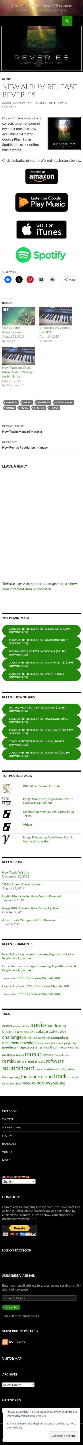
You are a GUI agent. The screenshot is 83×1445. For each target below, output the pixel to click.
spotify (39, 407)
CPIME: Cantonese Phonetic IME (38, 978)
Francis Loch (45, 103)
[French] (8, 1177)
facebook (58, 1043)
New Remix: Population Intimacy (25, 444)
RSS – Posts (16, 1342)
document (11, 1042)
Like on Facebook (16, 1250)
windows (41, 1082)
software (55, 1061)
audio (27, 402)
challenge (12, 1037)
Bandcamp (9, 1143)
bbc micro (10, 1031)
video (26, 1083)
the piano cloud (37, 1076)
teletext (71, 1069)
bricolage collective (48, 1031)
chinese (27, 1037)
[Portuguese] (20, 1177)
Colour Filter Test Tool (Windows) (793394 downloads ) (39, 630)
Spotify (7, 1135)
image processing (29, 1047)
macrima (74, 1047)
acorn (7, 1025)
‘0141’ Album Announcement (22, 884)
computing (59, 1037)
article (26, 1026)
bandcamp (56, 1025)
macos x (63, 1047)
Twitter (8, 1119)
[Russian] (24, 1177)
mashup (8, 1055)
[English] (4, 1177)
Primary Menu (77, 21)
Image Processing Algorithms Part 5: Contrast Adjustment (48, 801)
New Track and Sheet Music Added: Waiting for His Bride (17, 372)
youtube (58, 1082)
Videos (28, 824)
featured (43, 402)
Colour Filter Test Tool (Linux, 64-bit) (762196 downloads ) (41, 664)
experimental (45, 1043)
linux (53, 1047)
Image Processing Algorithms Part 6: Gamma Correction (48, 839)
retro (19, 1061)
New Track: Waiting (15, 872)
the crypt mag (11, 1077)
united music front (11, 1083)
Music (6, 79)
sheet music (35, 1061)
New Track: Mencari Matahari (22, 429)
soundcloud (18, 1068)
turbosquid (73, 1077)
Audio (6, 103)
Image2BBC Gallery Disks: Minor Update (30, 908)
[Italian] (16, 1177)
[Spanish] (28, 1177)
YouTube (8, 1152)
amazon (11, 402)
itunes (10, 407)
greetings (9, 1047)
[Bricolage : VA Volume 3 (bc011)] (55, 316)
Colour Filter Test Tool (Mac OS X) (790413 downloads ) (38, 641)
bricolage (25, 1031)
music (24, 407)
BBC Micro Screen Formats (41, 786)
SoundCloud (11, 1127)
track (54, 407)
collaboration (42, 1037)
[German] (12, 1177)
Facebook (9, 1111)
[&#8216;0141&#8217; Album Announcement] (18, 316)
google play (64, 402)
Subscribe (11, 1307)
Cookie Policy (14, 1427)
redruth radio (62, 1055)
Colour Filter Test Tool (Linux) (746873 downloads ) (36, 675)
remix (8, 1061)
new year (48, 1055)
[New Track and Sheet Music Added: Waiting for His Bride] (18, 356)
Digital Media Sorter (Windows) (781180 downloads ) (37, 653)
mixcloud (19, 1055)
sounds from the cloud (46, 1069)
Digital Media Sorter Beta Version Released (31, 896)
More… (7, 1160)
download (29, 1042)
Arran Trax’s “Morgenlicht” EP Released (29, 920)
